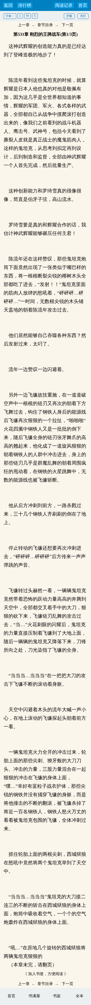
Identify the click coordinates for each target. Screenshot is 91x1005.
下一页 (67, 25)
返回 (8, 5)
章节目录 (45, 25)
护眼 (69, 16)
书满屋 (34, 996)
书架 (57, 996)
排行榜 (24, 5)
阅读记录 (64, 5)
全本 (79, 996)
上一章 (24, 25)
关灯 (83, 16)
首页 (82, 5)
